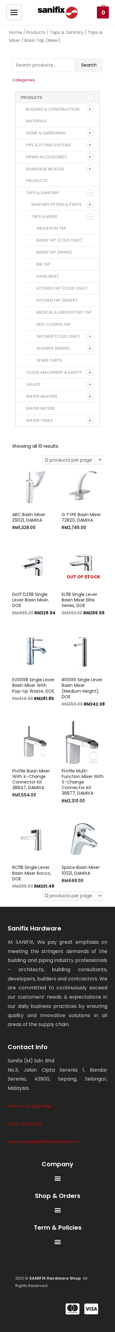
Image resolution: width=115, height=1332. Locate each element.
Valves (33, 384)
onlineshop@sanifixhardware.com (44, 1142)
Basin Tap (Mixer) (54, 252)
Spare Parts (49, 360)
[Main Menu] (14, 12)
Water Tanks (39, 420)
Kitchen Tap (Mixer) (56, 300)
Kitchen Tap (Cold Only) (61, 288)
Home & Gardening (45, 133)
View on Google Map (29, 1106)
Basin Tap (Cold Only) (59, 240)
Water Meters (40, 408)
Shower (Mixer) (53, 348)
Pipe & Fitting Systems (48, 145)
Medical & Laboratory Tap (64, 312)
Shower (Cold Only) (58, 336)
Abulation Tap (51, 228)
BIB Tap (43, 264)
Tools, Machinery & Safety (54, 372)
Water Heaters (41, 396)
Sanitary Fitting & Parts (56, 204)
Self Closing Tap (53, 324)
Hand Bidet (47, 276)
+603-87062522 (25, 1124)
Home (15, 32)
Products (35, 32)
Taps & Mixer (44, 216)
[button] (57, 1178)
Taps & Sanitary (66, 32)
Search (89, 65)
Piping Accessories (46, 157)
